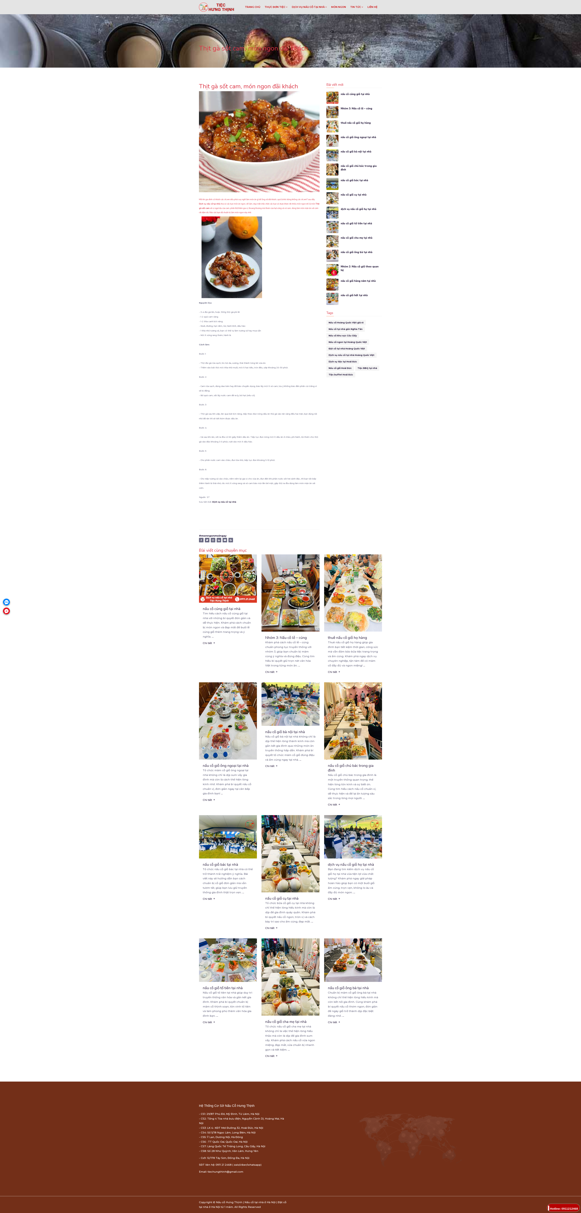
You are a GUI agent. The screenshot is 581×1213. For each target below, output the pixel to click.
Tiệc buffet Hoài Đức (341, 374)
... (213, 636)
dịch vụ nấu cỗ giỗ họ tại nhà (358, 209)
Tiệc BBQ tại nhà (367, 368)
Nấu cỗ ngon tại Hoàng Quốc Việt (348, 342)
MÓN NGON (338, 7)
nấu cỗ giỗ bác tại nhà (354, 180)
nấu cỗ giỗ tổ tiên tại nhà (356, 223)
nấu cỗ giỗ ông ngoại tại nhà (358, 137)
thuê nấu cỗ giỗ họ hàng (356, 123)
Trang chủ (252, 7)
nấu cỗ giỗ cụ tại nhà (353, 194)
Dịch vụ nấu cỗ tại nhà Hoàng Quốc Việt (351, 355)
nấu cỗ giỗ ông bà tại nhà (356, 252)
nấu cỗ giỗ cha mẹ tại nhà (356, 238)
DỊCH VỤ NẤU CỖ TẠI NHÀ (308, 7)
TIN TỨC (356, 7)
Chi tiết (208, 643)
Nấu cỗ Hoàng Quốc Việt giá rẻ (346, 322)
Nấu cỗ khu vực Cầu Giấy (343, 335)
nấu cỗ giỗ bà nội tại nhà (356, 151)
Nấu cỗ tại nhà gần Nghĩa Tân (346, 329)
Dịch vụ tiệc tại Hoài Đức (343, 361)
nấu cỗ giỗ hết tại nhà (354, 295)
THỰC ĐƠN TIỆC (275, 7)
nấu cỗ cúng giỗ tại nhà (355, 94)
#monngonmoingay (212, 535)
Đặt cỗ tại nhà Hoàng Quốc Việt (347, 348)
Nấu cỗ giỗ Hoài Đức (340, 368)
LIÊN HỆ (372, 7)
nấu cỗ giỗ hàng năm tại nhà (358, 281)
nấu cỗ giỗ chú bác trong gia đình (359, 167)
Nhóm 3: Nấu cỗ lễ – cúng (356, 108)
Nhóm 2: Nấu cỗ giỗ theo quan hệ (360, 268)
